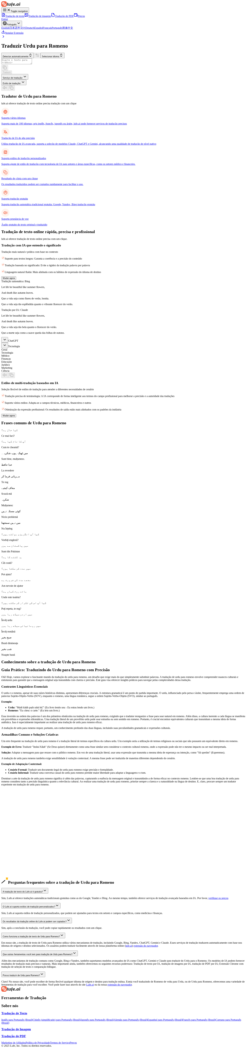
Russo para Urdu (10, 865)
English (5, 27)
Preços (81, 16)
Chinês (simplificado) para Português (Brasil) (56, 1019)
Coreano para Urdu (11, 828)
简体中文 (67, 27)
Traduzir (7, 72)
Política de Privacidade (38, 1042)
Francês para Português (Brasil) (199, 1019)
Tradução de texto (14, 16)
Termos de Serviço (60, 1042)
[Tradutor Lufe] (123, 4)
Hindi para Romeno (11, 880)
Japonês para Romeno (13, 825)
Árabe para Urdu (10, 871)
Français (47, 27)
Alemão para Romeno (13, 837)
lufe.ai (129, 945)
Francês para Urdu (11, 847)
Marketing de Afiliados (13, 1042)
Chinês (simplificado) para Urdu (18, 816)
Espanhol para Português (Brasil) (164, 1019)
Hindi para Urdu (10, 877)
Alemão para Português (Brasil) (130, 1019)
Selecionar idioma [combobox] (50, 56)
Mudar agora (9, 278)
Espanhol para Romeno (13, 843)
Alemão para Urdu (11, 834)
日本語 (13, 27)
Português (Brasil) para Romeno (18, 856)
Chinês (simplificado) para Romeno (20, 819)
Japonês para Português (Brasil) (97, 1019)
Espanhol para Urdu (12, 840)
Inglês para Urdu (10, 810)
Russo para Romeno (12, 868)
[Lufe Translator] (123, 989)
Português (57, 27)
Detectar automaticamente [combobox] (15, 56)
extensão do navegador (146, 945)
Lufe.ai (90, 984)
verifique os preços (218, 898)
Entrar (4, 19)
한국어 (21, 27)
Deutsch (30, 27)
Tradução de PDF (64, 16)
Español (38, 27)
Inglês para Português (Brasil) (17, 1019)
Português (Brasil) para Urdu (16, 853)
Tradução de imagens (39, 16)
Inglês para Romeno (12, 813)
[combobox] (14, 77)
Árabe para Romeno (12, 874)
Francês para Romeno (13, 850)
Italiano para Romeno (12, 862)
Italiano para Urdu (11, 859)
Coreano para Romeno (13, 831)
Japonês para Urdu (11, 822)
